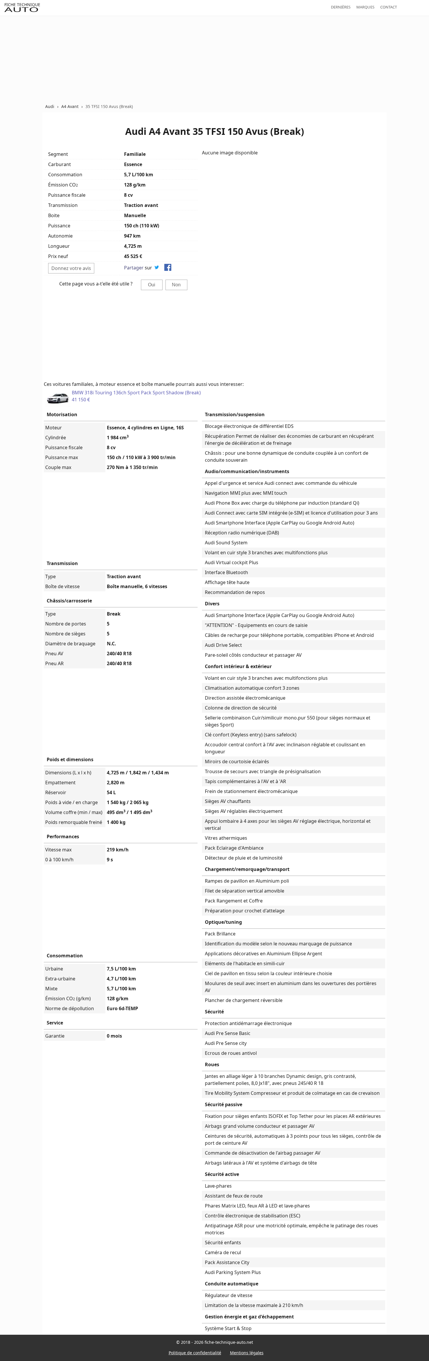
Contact (388, 7)
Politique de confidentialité (195, 1352)
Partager (134, 267)
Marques (365, 7)
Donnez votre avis (71, 268)
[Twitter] (156, 268)
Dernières (340, 7)
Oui (151, 284)
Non (176, 284)
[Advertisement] (214, 59)
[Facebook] (167, 268)
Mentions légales (247, 1352)
